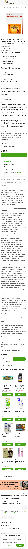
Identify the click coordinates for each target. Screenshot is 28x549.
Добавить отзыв (19, 359)
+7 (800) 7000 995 (6, 523)
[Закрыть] (23, 536)
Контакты (19, 503)
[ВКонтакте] (2, 517)
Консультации (15, 498)
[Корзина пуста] (25, 2)
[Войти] (22, 2)
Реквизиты (4, 503)
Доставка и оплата (6, 495)
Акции (16, 493)
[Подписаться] (24, 508)
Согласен (20, 545)
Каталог (3, 493)
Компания (10, 493)
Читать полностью (6, 545)
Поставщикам (5, 498)
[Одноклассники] (12, 517)
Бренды (22, 493)
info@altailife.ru (5, 525)
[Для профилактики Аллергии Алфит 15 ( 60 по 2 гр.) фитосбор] (14, 23)
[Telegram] (5, 517)
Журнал (16, 495)
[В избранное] (23, 43)
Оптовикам (23, 495)
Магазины (12, 503)
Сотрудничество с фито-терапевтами (12, 501)
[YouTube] (9, 517)
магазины (19, 172)
